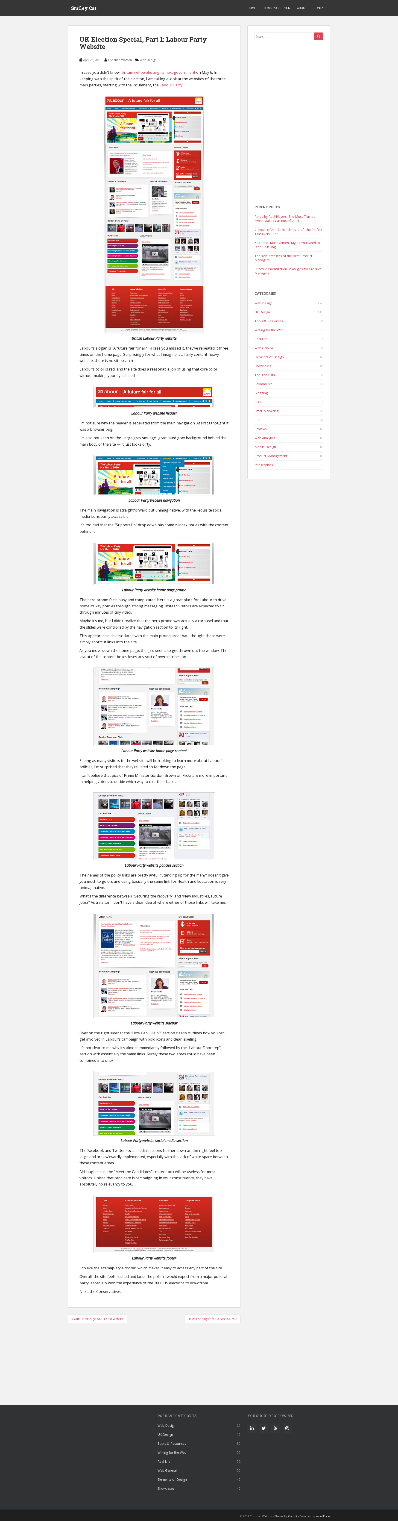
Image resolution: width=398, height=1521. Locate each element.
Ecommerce (263, 384)
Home (252, 8)
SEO (258, 402)
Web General (264, 348)
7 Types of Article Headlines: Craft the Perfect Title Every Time (288, 231)
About (302, 8)
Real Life (261, 339)
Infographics (264, 465)
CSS (257, 420)
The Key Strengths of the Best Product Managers (283, 258)
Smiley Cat (84, 8)
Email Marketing (266, 411)
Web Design (148, 60)
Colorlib (293, 1516)
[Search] (318, 36)
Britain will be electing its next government (158, 72)
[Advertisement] (154, 1361)
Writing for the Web (269, 330)
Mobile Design (265, 447)
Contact (320, 8)
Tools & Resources (269, 321)
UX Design (262, 312)
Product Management (271, 456)
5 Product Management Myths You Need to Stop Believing (287, 245)
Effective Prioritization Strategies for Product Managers (288, 271)
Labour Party (171, 85)
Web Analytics (265, 438)
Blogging (261, 393)
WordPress (323, 1516)
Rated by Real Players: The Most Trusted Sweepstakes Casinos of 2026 (285, 218)
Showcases (263, 366)
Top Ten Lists (265, 375)
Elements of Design (276, 8)
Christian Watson (120, 60)
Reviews (261, 429)
